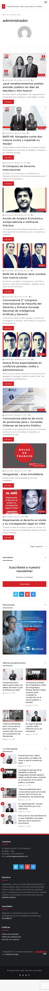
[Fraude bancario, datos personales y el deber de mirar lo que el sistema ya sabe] (13, 674)
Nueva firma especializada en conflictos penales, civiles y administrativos (22, 366)
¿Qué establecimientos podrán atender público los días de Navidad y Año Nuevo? (23, 87)
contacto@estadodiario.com (17, 856)
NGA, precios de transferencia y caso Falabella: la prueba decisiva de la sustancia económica (32, 819)
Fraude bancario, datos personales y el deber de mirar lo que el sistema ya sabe (13, 686)
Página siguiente (36, 546)
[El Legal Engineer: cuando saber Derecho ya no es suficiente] (36, 715)
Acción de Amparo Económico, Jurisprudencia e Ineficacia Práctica (23, 222)
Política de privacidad (10, 934)
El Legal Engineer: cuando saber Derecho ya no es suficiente (34, 727)
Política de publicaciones (11, 937)
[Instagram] (33, 594)
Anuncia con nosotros (10, 939)
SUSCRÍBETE (7, 918)
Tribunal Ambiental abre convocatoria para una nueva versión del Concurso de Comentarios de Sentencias (12, 730)
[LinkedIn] (21, 594)
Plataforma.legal (12, 954)
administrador (9, 80)
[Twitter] (15, 594)
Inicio (6, 15)
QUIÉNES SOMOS (9, 897)
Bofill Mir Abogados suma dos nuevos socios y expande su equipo (22, 140)
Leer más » (8, 102)
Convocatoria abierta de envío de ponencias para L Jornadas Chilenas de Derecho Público (23, 422)
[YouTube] (27, 594)
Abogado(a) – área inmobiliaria (23, 474)
